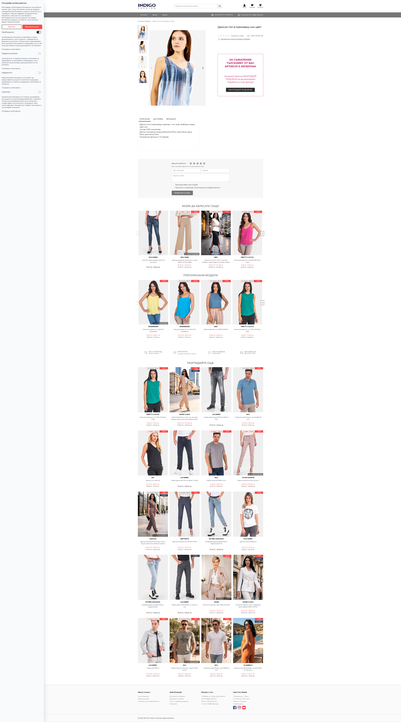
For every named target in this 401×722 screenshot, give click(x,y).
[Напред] (203, 68)
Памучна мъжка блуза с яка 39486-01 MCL (216, 669)
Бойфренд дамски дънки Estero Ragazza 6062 (153, 606)
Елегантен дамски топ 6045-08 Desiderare (184, 330)
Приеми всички (32, 27)
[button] (231, 36)
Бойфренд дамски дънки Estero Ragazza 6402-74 (216, 543)
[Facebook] (234, 707)
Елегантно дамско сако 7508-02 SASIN (216, 605)
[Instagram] (239, 707)
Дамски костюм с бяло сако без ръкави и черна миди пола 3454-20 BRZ (216, 261)
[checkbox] (39, 32)
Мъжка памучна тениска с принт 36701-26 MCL (184, 669)
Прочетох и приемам (197, 188)
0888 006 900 (211, 699)
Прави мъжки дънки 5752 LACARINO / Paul (216, 418)
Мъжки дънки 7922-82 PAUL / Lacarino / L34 (185, 606)
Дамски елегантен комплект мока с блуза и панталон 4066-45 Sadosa (153, 543)
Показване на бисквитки (11, 49)
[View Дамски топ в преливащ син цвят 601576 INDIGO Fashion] (142, 32)
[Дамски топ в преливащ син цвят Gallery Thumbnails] (142, 54)
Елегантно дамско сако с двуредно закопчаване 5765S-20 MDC (248, 606)
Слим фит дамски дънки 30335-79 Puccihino (153, 261)
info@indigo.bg (212, 704)
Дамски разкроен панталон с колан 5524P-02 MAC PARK (184, 261)
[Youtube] (244, 707)
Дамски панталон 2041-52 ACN (248, 480)
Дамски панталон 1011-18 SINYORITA (184, 541)
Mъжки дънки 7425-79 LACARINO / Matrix (184, 480)
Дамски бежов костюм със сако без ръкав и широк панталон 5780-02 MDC (184, 418)
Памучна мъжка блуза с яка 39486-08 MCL (248, 418)
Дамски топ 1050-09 (153, 480)
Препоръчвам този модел (186, 185)
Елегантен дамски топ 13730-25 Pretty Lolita (247, 330)
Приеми (11, 27)
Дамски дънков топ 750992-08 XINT (216, 329)
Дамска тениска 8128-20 (248, 541)
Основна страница (144, 21)
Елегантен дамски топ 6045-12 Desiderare (153, 330)
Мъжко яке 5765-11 (153, 668)
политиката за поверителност (207, 188)
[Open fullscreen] (177, 67)
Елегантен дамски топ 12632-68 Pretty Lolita (247, 261)
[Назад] (151, 68)
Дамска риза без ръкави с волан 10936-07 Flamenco (248, 669)
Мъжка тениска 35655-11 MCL (216, 480)
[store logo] (147, 6)
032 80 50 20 (212, 701)
